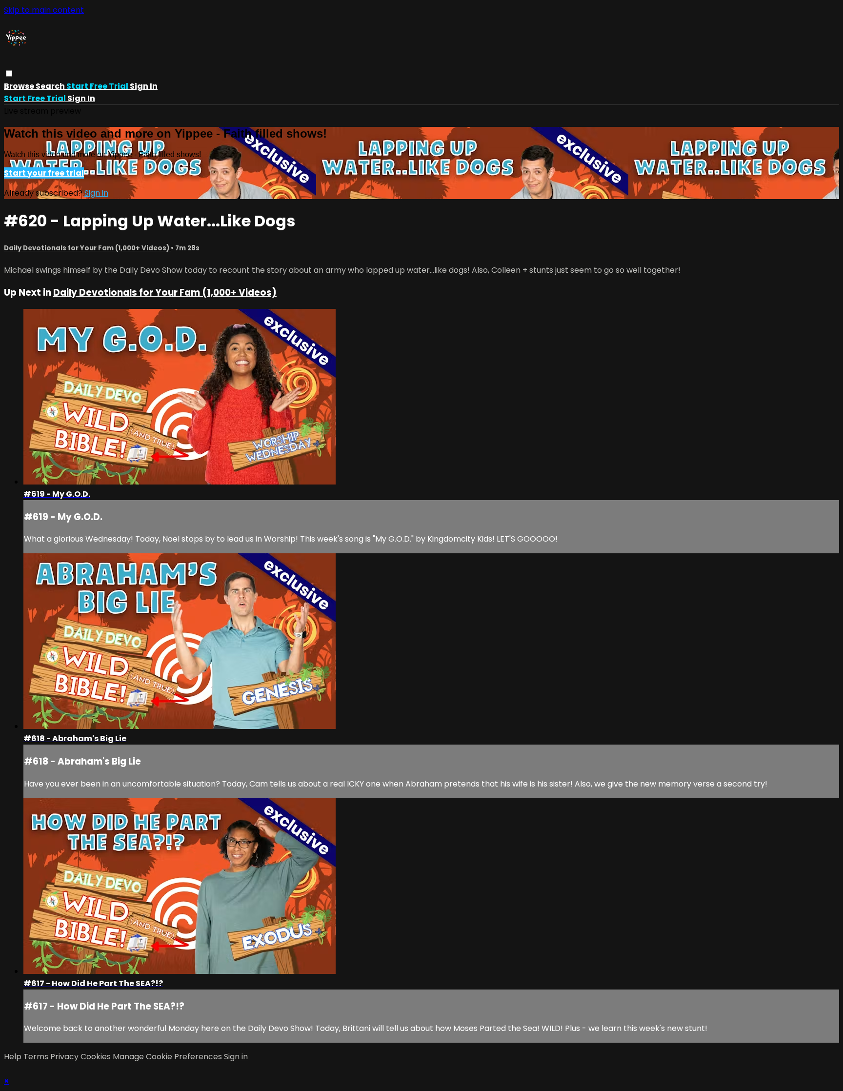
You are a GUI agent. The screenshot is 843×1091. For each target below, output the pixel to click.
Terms (36, 1056)
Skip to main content (44, 10)
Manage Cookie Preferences (168, 1056)
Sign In (81, 98)
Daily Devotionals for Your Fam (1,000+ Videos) (87, 248)
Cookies (96, 1056)
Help (13, 1056)
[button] (9, 73)
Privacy (65, 1056)
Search (51, 86)
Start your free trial (44, 173)
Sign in (144, 86)
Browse (20, 86)
